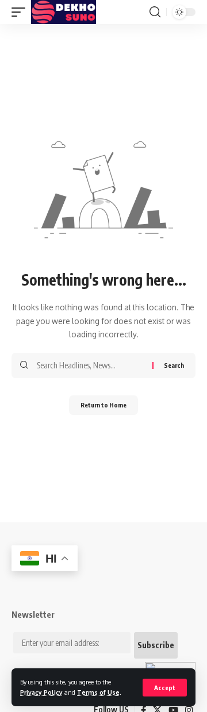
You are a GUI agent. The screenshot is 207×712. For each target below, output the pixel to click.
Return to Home (103, 405)
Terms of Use (98, 692)
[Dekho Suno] (63, 12)
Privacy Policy (41, 692)
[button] (165, 687)
